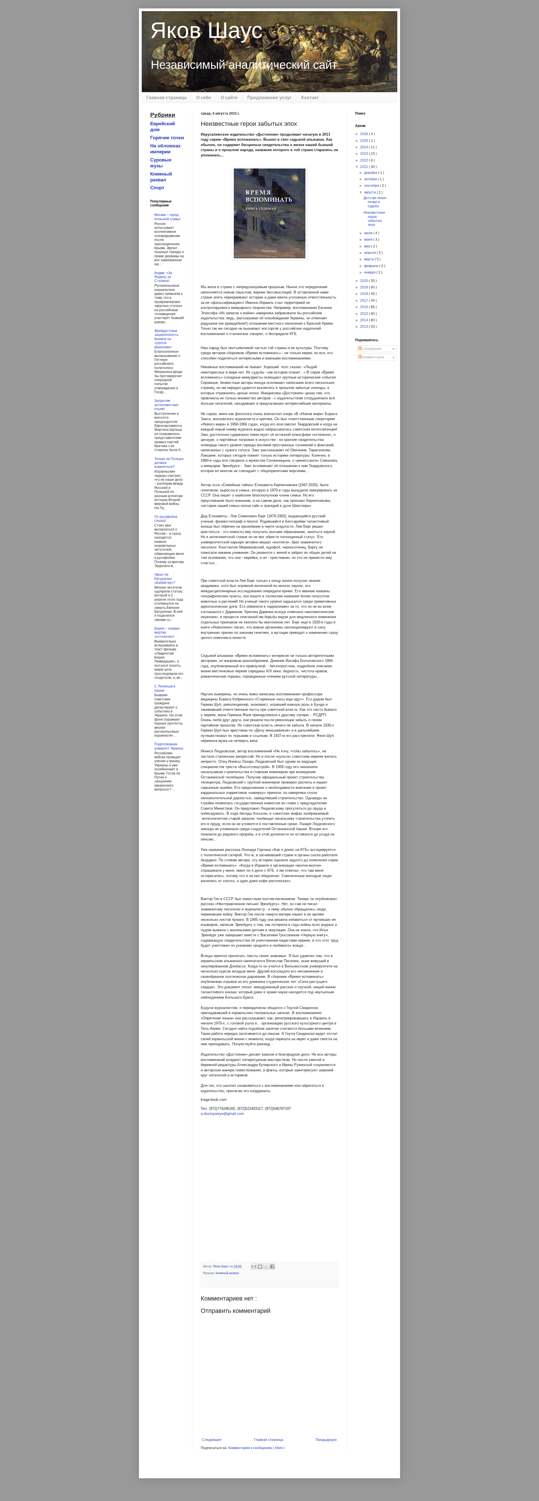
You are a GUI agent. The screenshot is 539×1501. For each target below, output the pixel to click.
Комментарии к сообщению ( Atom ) (256, 1448)
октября (371, 179)
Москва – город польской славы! (167, 217)
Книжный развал (227, 1273)
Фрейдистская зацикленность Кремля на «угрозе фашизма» (166, 339)
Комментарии (373, 357)
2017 (364, 300)
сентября (372, 186)
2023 (364, 154)
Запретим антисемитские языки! (166, 405)
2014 (364, 320)
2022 (364, 160)
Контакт (310, 97)
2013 (364, 327)
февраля (371, 266)
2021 (364, 167)
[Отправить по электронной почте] (254, 1266)
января (370, 272)
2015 (364, 314)
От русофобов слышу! (165, 519)
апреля (370, 253)
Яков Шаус (206, 30)
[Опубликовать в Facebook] (272, 1266)
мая (367, 246)
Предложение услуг (269, 97)
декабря (371, 173)
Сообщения (372, 349)
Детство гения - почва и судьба (376, 202)
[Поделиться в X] (266, 1266)
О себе (203, 97)
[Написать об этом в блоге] (260, 1266)
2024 (364, 147)
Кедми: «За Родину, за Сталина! (163, 277)
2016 (364, 307)
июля (368, 233)
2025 (364, 141)
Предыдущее (326, 1440)
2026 (364, 134)
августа (370, 192)
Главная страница (166, 97)
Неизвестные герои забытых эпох (374, 219)
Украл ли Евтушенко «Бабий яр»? (164, 579)
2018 (364, 294)
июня (368, 240)
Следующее (211, 1440)
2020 (364, 281)
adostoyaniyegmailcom (222, 1113)
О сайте (229, 97)
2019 (364, 287)
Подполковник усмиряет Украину (168, 746)
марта (369, 259)
